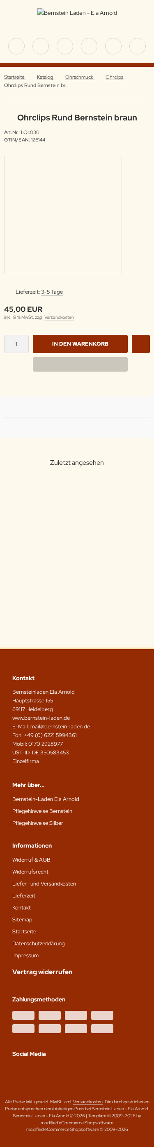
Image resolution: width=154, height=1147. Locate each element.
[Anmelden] (65, 46)
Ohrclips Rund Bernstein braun (48, 569)
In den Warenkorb (80, 344)
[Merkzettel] (89, 46)
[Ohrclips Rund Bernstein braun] (48, 520)
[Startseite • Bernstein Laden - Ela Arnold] (77, 12)
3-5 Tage (52, 291)
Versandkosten (59, 317)
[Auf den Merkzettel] (140, 344)
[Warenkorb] (113, 46)
